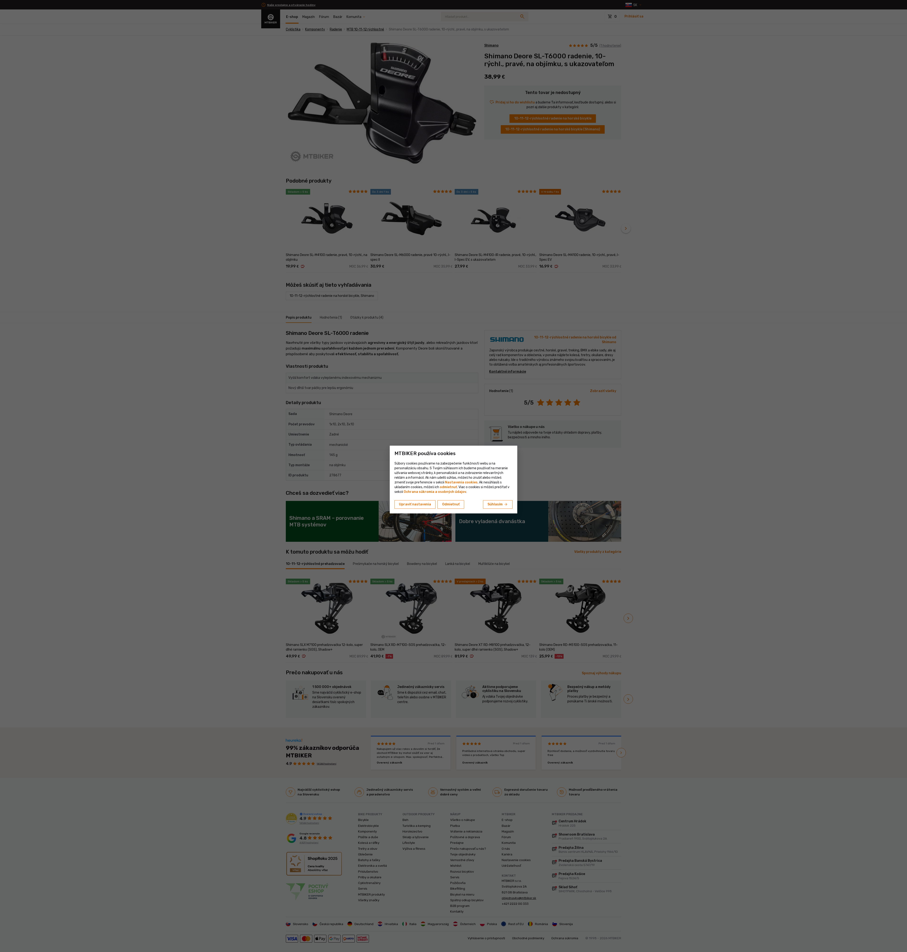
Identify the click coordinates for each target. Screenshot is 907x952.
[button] (448, 487)
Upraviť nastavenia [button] (415, 504)
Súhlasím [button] (498, 504)
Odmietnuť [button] (451, 504)
